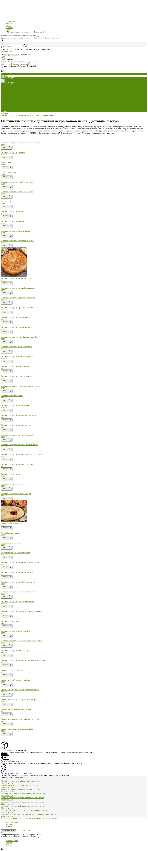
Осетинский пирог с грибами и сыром (16, 231)
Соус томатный (7, 202)
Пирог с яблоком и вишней (11, 523)
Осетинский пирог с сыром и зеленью (16, 425)
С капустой (10, 95)
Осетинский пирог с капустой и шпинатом (18, 288)
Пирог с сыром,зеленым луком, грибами (17, 729)
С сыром (9, 91)
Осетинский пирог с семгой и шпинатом (17, 192)
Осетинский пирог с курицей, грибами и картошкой (21, 611)
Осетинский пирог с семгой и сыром (15, 651)
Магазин (4, 113)
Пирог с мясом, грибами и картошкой (16, 709)
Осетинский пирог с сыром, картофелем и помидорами (23, 660)
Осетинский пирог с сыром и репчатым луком (19, 445)
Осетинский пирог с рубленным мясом (16, 376)
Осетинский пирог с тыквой (12, 474)
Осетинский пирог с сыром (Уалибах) (16, 405)
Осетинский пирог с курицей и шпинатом (17, 602)
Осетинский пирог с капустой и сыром (16, 278)
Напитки (9, 103)
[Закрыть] (3, 57)
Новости (9, 826)
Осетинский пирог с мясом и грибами (16, 631)
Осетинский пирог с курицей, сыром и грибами (20, 337)
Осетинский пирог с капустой (13, 153)
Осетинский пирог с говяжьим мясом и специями (20, 143)
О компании (10, 21)
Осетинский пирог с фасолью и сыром (16, 494)
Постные (9, 101)
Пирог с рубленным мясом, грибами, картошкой (20, 719)
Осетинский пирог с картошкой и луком (17, 308)
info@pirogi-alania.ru (11, 55)
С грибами (10, 93)
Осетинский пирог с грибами (12, 221)
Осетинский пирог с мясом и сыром (15, 366)
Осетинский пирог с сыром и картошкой (17, 435)
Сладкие (9, 99)
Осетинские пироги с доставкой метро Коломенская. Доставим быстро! (29, 115)
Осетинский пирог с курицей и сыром (16, 327)
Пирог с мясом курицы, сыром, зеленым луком (19, 700)
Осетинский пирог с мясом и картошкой (17, 357)
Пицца (8, 105)
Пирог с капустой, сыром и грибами (15, 680)
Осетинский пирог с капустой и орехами (17, 572)
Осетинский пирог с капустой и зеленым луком (20, 562)
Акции (8, 26)
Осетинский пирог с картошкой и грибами (18, 298)
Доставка (9, 24)
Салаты (8, 87)
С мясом (9, 89)
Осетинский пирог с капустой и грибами (17, 241)
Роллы (8, 107)
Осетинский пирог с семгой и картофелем (17, 182)
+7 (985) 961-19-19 (11, 49)
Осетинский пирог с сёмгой (12, 396)
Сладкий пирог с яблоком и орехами (15, 553)
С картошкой (11, 97)
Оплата (8, 30)
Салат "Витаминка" (9, 172)
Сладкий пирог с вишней (11, 533)
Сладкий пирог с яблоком (11, 543)
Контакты (9, 28)
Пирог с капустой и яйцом (11, 670)
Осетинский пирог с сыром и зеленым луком (19, 415)
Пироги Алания (12, 822)
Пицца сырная (6, 162)
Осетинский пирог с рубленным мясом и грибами (21, 386)
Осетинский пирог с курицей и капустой (17, 317)
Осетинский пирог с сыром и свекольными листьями (22, 454)
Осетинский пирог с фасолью (12, 484)
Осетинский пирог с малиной (13, 621)
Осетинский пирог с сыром (12, 211)
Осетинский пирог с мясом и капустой (16, 347)
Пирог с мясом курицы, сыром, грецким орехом (20, 690)
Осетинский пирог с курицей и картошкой (18, 592)
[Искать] (24, 45)
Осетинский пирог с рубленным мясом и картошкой (21, 641)
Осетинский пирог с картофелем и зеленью (18, 582)
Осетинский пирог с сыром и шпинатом (17, 464)
